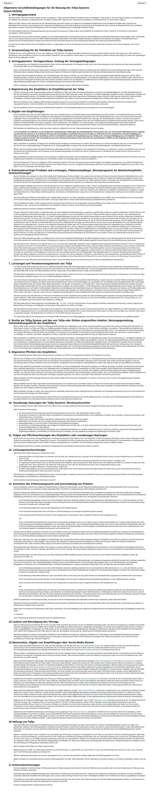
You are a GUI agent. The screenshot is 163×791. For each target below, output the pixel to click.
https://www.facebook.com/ (105, 661)
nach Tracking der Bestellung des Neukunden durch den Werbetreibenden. (79, 613)
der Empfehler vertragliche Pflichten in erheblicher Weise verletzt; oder (43, 467)
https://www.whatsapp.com (90, 679)
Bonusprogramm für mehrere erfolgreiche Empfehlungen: (79, 224)
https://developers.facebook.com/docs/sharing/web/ (44, 667)
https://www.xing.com (80, 712)
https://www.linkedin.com (86, 690)
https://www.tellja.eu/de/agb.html (91, 650)
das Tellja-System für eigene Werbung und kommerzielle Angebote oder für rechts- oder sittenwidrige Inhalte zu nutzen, (60, 413)
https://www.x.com (100, 700)
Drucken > (142, 3)
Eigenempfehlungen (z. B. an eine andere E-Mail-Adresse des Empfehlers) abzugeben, (49, 423)
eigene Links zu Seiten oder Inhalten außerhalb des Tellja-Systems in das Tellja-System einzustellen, (54, 419)
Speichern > (8, 3)
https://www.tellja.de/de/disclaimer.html (90, 646)
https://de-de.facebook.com (126, 661)
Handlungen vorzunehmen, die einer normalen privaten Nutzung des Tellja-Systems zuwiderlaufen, (53, 421)
